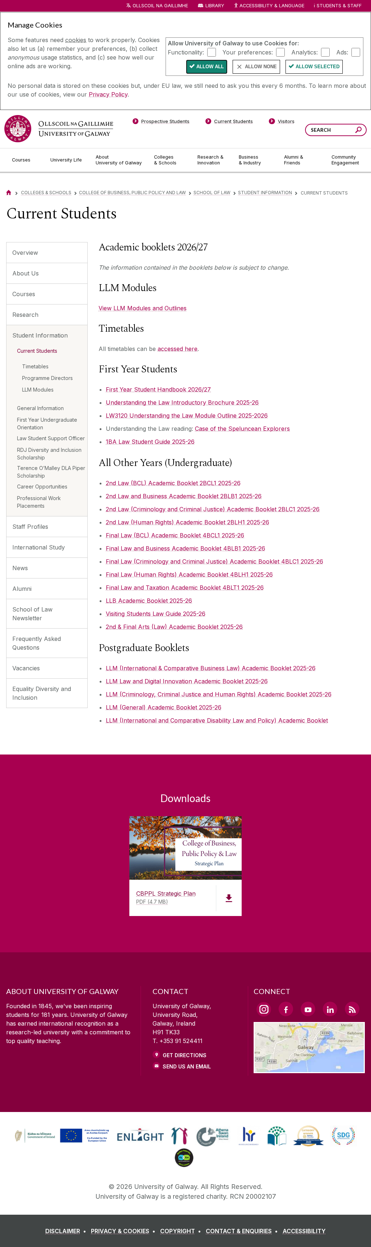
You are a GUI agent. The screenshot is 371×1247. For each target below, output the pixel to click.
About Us (25, 273)
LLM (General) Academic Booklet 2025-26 (163, 707)
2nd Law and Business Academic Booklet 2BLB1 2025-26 (184, 496)
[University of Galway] (58, 128)
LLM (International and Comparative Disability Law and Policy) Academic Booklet (217, 720)
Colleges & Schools (46, 192)
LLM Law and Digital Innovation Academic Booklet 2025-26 (187, 681)
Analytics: (304, 52)
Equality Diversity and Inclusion (41, 693)
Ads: (342, 52)
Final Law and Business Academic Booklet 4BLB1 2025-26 (185, 548)
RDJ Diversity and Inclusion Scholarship (49, 454)
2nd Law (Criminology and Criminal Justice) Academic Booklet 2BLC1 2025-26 (213, 509)
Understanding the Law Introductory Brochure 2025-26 (182, 402)
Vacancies (26, 668)
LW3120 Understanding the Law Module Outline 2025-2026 (187, 415)
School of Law (211, 192)
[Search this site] (358, 131)
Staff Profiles (30, 526)
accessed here (177, 348)
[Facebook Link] (286, 1009)
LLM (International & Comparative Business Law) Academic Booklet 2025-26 (211, 668)
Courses (23, 294)
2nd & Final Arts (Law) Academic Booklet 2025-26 (174, 626)
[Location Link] (309, 1068)
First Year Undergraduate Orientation (47, 423)
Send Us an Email (187, 1066)
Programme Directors (47, 378)
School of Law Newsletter (32, 614)
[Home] (8, 192)
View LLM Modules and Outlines (143, 308)
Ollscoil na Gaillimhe (160, 5)
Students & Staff (339, 5)
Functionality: (186, 52)
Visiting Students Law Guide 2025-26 (155, 613)
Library (214, 5)
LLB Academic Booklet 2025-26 (149, 600)
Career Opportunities (42, 486)
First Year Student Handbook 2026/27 (158, 389)
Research (25, 314)
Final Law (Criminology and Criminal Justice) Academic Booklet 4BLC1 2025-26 (214, 561)
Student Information (265, 192)
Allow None (261, 66)
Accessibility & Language (271, 5)
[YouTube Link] (308, 1009)
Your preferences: (247, 52)
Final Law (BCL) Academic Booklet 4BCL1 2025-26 (175, 535)
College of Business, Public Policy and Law (132, 192)
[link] (61, 1136)
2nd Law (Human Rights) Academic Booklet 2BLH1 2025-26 (187, 522)
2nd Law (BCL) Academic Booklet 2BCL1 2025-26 (173, 483)
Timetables (35, 366)
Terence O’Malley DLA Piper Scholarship (51, 472)
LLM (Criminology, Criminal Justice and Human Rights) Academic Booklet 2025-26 (219, 694)
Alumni (22, 588)
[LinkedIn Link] (330, 1009)
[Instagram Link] (264, 1009)
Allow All (210, 66)
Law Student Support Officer (51, 438)
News (20, 568)
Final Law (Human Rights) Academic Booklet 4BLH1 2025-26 (189, 574)
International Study (38, 547)
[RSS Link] (352, 1009)
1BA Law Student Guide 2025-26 (150, 441)
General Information (40, 408)
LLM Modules (38, 390)
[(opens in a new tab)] (62, 1142)
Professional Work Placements (39, 502)
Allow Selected (317, 66)
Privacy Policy (108, 94)
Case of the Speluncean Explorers (242, 428)
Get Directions (185, 1055)
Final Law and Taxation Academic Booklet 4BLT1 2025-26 (185, 587)
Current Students (37, 351)
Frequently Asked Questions (36, 643)
